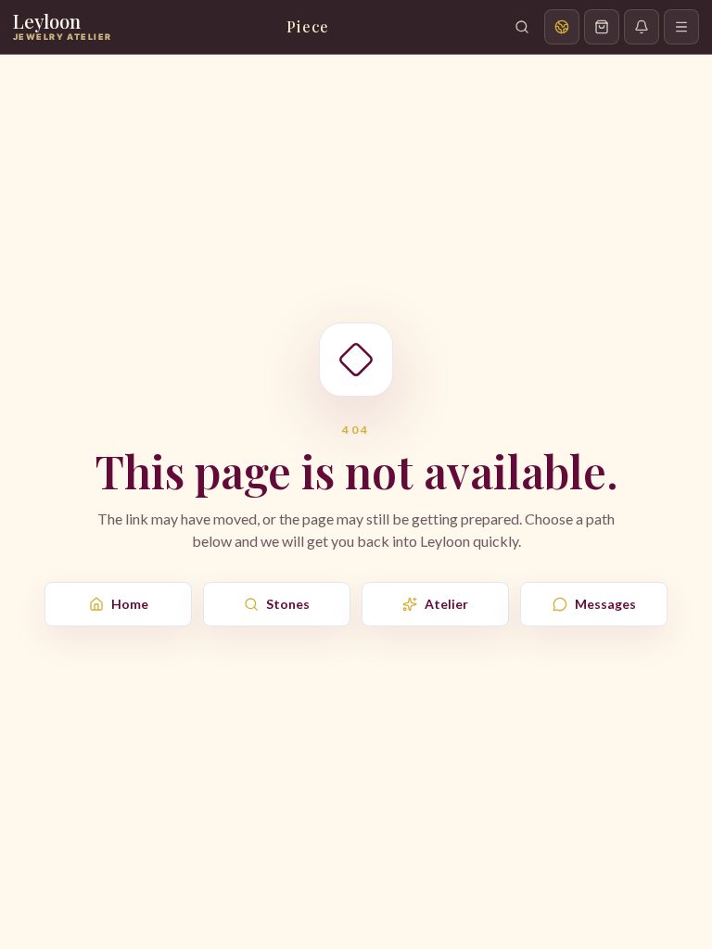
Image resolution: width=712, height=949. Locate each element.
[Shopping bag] (601, 26)
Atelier (446, 604)
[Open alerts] (641, 26)
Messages (605, 604)
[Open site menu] (681, 26)
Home (129, 604)
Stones (288, 604)
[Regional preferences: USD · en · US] (561, 26)
